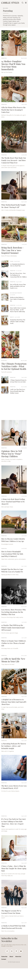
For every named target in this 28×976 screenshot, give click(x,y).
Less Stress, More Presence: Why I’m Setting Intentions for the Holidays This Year (13, 612)
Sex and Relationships (16, 292)
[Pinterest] (16, 951)
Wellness (5, 8)
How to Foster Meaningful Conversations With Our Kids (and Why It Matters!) (12, 553)
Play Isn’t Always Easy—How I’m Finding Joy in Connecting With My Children (18, 275)
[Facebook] (7, 951)
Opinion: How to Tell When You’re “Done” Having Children (11, 454)
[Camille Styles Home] (10, 3)
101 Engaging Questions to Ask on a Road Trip (17, 265)
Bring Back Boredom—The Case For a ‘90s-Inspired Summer (12, 250)
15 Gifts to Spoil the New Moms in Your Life (13, 660)
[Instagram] (11, 951)
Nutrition (4, 360)
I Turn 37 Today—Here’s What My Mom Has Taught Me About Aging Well (13, 868)
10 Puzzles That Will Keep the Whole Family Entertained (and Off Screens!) (12, 627)
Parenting (4, 58)
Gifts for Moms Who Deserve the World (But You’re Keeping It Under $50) (13, 109)
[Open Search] (22, 2)
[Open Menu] (25, 2)
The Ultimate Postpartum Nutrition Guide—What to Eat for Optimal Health (13, 366)
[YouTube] (21, 951)
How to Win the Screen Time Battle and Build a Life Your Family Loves (18, 286)
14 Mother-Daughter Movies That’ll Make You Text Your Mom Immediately (13, 65)
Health (12, 317)
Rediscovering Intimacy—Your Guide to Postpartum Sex (17, 299)
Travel (12, 261)
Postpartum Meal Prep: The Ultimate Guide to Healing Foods (17, 321)
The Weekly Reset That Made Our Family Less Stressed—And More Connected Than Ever (13, 160)
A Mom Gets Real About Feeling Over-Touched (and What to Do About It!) (13, 501)
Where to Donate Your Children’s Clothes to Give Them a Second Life (13, 643)
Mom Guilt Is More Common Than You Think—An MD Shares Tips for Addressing (18, 309)
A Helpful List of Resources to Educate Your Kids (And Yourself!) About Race (13, 701)
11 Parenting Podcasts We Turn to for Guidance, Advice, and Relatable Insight (13, 745)
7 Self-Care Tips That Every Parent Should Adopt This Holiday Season (17, 391)
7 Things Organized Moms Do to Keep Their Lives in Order (18, 381)
